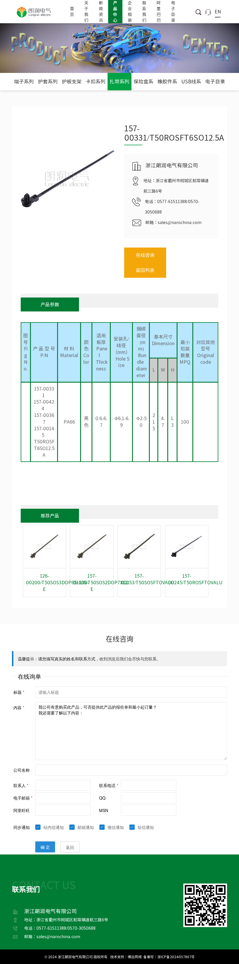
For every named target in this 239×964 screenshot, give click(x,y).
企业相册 (130, 11)
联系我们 (144, 11)
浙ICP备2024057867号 (176, 956)
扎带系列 (119, 81)
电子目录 (173, 11)
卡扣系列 (96, 81)
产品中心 (115, 11)
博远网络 (135, 956)
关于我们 (86, 11)
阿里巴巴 (159, 11)
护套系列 (48, 81)
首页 (72, 12)
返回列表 (145, 270)
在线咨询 (145, 255)
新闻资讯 (101, 11)
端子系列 (24, 81)
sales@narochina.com (179, 223)
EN (218, 11)
